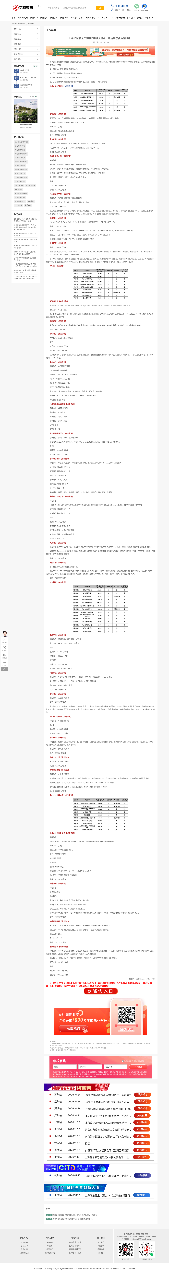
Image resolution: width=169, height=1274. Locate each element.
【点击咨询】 (68, 86)
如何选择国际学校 (21, 170)
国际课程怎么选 (20, 181)
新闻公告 (26, 29)
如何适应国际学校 (21, 193)
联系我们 (100, 1253)
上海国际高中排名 (21, 177)
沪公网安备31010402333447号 (122, 1268)
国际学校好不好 (20, 201)
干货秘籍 (31, 24)
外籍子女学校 (77, 17)
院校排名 (131, 17)
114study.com (50, 1268)
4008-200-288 (122, 6)
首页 (14, 17)
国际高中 (54, 17)
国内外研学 (92, 17)
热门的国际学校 (20, 146)
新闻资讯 (22, 24)
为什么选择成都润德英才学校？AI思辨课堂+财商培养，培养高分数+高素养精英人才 (25, 227)
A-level (50, 1242)
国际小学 (34, 17)
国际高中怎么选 (20, 197)
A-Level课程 (19, 185)
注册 (122, 10)
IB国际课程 (18, 189)
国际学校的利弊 (20, 174)
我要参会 (100, 1249)
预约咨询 (138, 1067)
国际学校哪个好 (20, 166)
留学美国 (28, 205)
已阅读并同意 (134, 1061)
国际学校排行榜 (75, 1249)
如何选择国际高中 (21, 162)
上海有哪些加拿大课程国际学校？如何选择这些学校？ (73, 1219)
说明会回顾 (26, 54)
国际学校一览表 (75, 1253)
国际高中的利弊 (20, 158)
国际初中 (44, 17)
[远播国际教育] (24, 7)
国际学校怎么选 (75, 1242)
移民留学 (150, 17)
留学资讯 (26, 44)
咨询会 (140, 17)
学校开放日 (120, 17)
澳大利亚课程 (30, 185)
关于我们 (100, 1242)
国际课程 (107, 17)
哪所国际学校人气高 (21, 142)
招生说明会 (18, 205)
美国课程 (49, 1249)
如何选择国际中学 (21, 154)
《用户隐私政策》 (139, 1061)
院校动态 (26, 34)
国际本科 (64, 17)
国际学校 (14, 24)
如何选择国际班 (20, 150)
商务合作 (100, 1246)
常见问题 (26, 49)
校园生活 (26, 39)
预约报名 (143, 1094)
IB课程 (49, 1246)
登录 (117, 10)
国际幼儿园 (23, 17)
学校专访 (26, 59)
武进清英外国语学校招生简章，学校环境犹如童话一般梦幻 (74, 1215)
